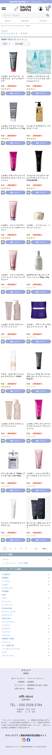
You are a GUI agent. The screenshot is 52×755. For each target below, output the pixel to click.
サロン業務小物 (8, 645)
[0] (47, 8)
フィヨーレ (6, 625)
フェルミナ (6, 642)
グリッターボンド (8, 622)
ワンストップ (7, 605)
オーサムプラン (8, 588)
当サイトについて (18, 678)
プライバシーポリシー (35, 678)
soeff (4, 595)
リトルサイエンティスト (11, 649)
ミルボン (5, 585)
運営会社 (30, 689)
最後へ (45, 549)
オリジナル (6, 635)
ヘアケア (5, 560)
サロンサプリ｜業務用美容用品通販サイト (26, 735)
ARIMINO (5, 578)
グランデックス (8, 656)
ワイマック (6, 632)
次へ (36, 549)
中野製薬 (5, 591)
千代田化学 (6, 574)
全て (2, 26)
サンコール (6, 581)
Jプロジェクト (7, 615)
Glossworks (6, 618)
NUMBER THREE (8, 639)
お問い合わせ (20, 689)
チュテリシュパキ (8, 612)
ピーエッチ (6, 601)
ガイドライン (20, 685)
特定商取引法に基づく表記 (37, 685)
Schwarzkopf (7, 608)
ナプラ (4, 652)
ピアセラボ (6, 628)
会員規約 (30, 682)
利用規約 (21, 682)
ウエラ (4, 598)
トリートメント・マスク (22, 26)
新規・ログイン (15, 93)
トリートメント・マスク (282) (16, 563)
